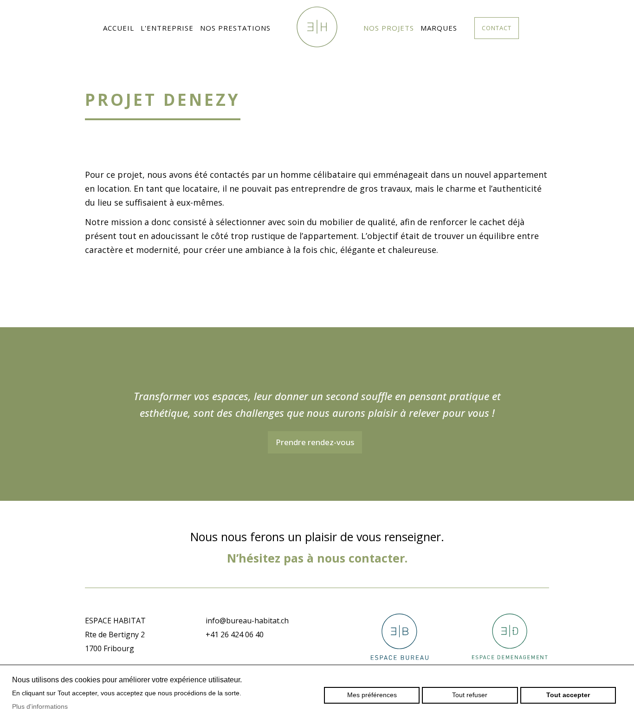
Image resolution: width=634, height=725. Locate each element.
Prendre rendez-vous (315, 442)
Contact (496, 28)
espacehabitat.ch (317, 26)
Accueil (118, 27)
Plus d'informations (40, 706)
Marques (439, 27)
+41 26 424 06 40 (235, 634)
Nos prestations (235, 27)
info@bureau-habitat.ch (247, 620)
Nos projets (388, 27)
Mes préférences (372, 695)
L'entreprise (167, 27)
